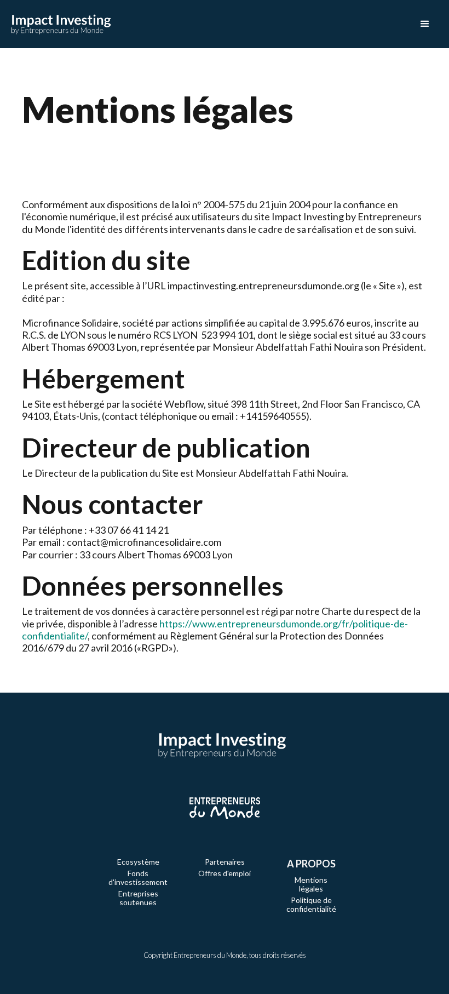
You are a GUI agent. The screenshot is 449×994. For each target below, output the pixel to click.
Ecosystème (138, 862)
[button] (425, 24)
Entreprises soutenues (138, 898)
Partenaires (225, 862)
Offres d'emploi (224, 873)
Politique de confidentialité (311, 904)
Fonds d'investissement (138, 878)
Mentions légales (311, 884)
